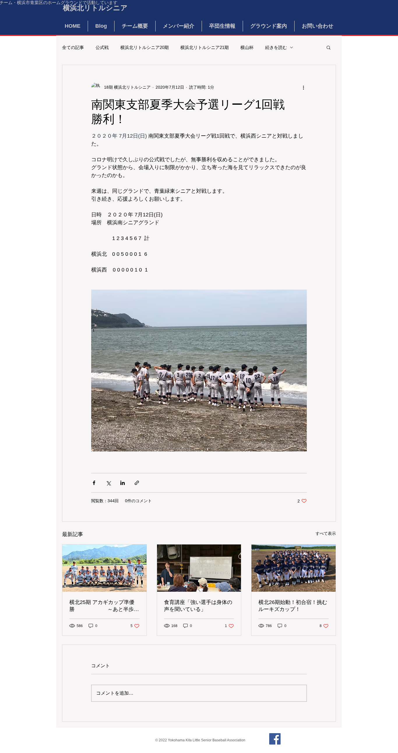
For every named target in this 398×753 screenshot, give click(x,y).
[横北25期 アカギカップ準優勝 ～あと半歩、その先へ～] (104, 568)
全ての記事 (73, 47)
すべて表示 (326, 533)
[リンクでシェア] (137, 483)
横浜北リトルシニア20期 (144, 47)
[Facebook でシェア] (94, 483)
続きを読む (276, 47)
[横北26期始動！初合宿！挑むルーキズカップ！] (293, 568)
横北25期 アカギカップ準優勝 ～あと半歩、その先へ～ (104, 606)
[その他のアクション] (303, 87)
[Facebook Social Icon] (275, 739)
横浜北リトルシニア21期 (204, 47)
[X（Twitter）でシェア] (108, 483)
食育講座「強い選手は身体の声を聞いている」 (198, 605)
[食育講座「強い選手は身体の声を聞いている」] (199, 568)
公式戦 (102, 47)
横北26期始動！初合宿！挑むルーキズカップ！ (292, 605)
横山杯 (246, 47)
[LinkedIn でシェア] (122, 483)
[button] (328, 47)
